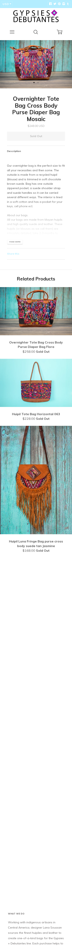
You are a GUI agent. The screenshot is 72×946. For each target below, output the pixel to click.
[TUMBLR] (67, 4)
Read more (15, 242)
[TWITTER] (54, 4)
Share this (13, 253)
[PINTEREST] (59, 4)
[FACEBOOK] (50, 4)
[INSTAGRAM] (63, 4)
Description (14, 151)
